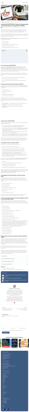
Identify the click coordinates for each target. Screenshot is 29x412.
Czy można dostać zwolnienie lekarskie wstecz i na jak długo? (21, 308)
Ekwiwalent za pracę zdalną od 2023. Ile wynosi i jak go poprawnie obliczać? (7, 308)
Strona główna (2, 21)
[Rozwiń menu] (27, 2)
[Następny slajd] (28, 343)
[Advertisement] (14, 58)
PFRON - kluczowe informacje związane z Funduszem (11, 21)
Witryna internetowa (22, 328)
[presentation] (3, 275)
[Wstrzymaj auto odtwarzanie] (28, 346)
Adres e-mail (13, 328)
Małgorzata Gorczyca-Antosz (9, 27)
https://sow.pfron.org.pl (21, 125)
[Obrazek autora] (1, 27)
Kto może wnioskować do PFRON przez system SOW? (7, 261)
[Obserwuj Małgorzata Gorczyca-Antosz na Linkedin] (14, 302)
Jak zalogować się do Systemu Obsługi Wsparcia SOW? (8, 258)
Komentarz (3, 316)
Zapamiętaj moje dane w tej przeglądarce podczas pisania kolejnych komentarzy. (13, 330)
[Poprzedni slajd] (0, 343)
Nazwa (3, 328)
